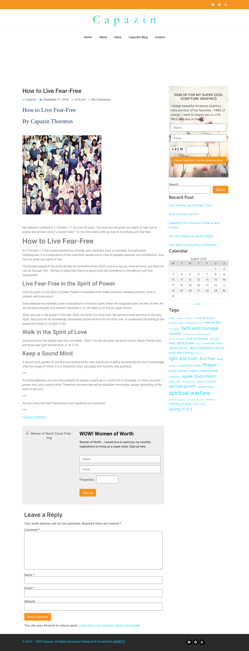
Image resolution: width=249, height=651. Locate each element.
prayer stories (178, 371)
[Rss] (225, 4)
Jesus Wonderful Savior (207, 348)
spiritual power (206, 386)
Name (29, 574)
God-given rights (177, 339)
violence (210, 399)
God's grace (188, 334)
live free (207, 358)
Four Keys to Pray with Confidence (193, 245)
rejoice (194, 371)
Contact (160, 37)
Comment (32, 529)
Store (117, 37)
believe (180, 318)
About (103, 37)
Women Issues (199, 404)
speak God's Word (198, 376)
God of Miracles (197, 338)
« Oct (197, 304)
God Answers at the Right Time (190, 205)
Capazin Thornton (34, 417)
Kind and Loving (181, 353)
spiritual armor (188, 382)
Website (29, 601)
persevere (173, 366)
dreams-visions (176, 323)
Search (173, 184)
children (189, 318)
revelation (174, 376)
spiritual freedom (207, 381)
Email (29, 587)
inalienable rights (213, 343)
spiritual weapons (177, 400)
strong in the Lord (195, 400)
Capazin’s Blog (138, 37)
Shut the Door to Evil (183, 214)
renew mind (209, 371)
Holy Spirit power (182, 343)
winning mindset (180, 403)
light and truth (183, 358)
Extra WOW (174, 329)
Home (88, 37)
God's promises (203, 334)
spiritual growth (182, 386)
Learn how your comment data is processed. (110, 625)
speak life (174, 381)
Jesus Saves (178, 348)
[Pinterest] (219, 4)
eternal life (212, 322)
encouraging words (194, 323)
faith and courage (199, 328)
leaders (198, 353)
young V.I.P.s (180, 409)
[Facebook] (213, 4)
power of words (190, 365)
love (220, 359)
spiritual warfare (189, 393)
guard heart (215, 339)
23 (224, 285)
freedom (175, 334)
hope (199, 343)
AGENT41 (119, 641)
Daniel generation (205, 318)
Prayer (210, 365)
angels (172, 318)
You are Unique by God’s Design (191, 236)
